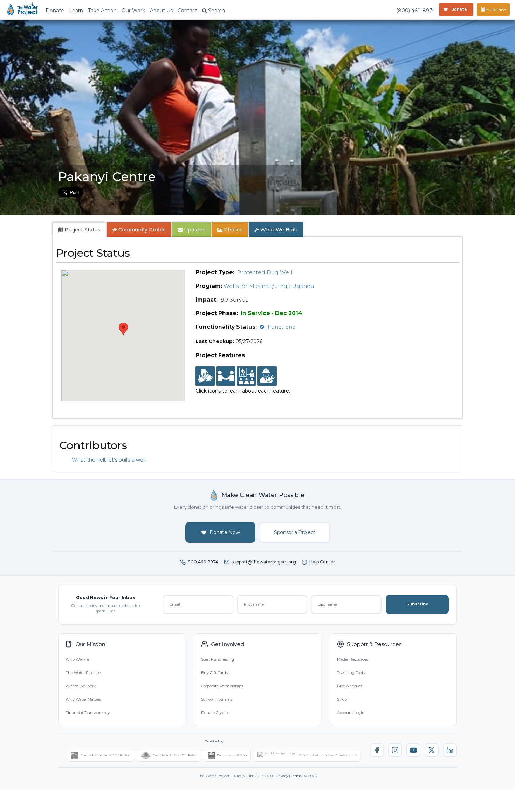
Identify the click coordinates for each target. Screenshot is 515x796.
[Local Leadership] (205, 376)
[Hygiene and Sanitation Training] (246, 376)
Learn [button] (76, 10)
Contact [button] (187, 10)
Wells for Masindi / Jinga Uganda (269, 286)
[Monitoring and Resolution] (267, 376)
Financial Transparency (88, 712)
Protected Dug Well (265, 272)
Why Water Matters (83, 699)
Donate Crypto (214, 712)
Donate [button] (55, 10)
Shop (342, 699)
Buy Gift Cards (214, 672)
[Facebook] (377, 750)
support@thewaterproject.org (264, 562)
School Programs (216, 699)
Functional (282, 327)
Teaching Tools (351, 672)
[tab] (79, 229)
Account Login (351, 712)
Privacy (282, 776)
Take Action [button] (102, 10)
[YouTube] (413, 750)
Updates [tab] (194, 230)
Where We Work (81, 686)
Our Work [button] (133, 10)
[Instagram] (395, 750)
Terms (296, 776)
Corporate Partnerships (222, 686)
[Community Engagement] (225, 376)
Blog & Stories (349, 686)
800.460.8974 (203, 562)
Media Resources (352, 659)
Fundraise (495, 9)
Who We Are (77, 659)
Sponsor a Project (294, 532)
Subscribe (417, 604)
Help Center (322, 562)
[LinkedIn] (450, 750)
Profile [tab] (142, 230)
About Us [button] (161, 10)
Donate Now (225, 532)
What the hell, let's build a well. (109, 460)
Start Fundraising (217, 659)
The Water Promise (83, 672)
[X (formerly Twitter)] (432, 750)
